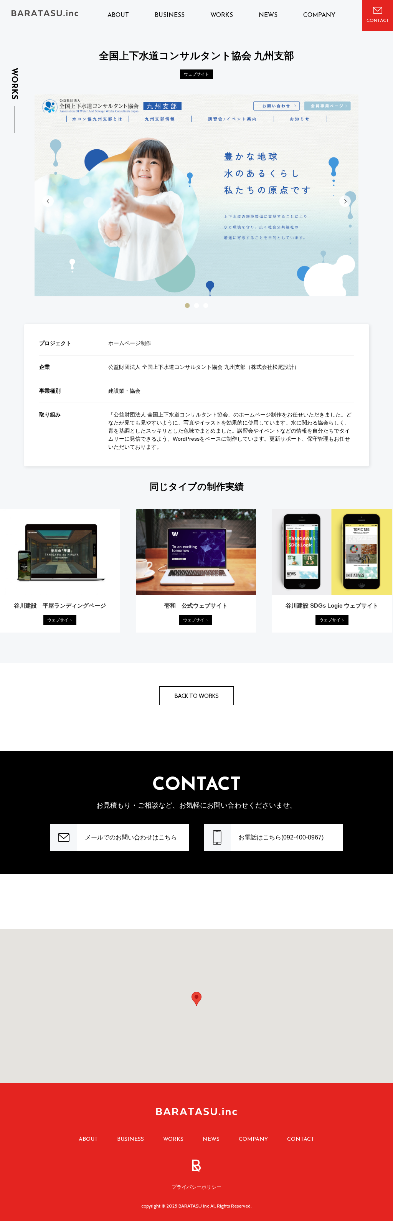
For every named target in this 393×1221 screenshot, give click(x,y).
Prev (48, 201)
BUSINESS (170, 15)
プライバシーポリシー (196, 1187)
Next (345, 201)
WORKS (221, 15)
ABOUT (118, 15)
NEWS (268, 15)
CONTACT (300, 1139)
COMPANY (319, 15)
